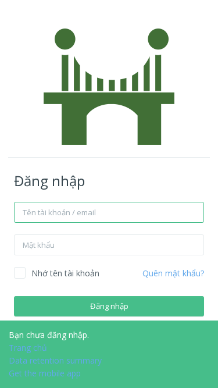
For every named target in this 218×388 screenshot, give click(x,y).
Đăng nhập (109, 306)
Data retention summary (55, 360)
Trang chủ (28, 347)
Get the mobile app (45, 373)
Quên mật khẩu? (173, 273)
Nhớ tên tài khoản (65, 273)
